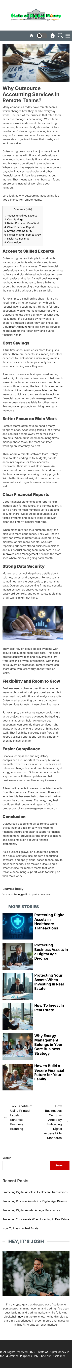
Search (7, 1157)
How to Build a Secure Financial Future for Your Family (49, 1072)
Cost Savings (13, 219)
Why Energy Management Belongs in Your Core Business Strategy (48, 1044)
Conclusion (12, 242)
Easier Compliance (16, 238)
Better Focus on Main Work (22, 223)
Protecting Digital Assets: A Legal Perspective (31, 1210)
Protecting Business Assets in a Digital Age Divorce (51, 951)
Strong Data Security (18, 230)
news (21, 1316)
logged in (23, 894)
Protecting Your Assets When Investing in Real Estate (49, 982)
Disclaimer (58, 1356)
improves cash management (20, 554)
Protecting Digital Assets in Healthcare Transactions (49, 921)
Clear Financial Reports (19, 227)
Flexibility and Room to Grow (22, 234)
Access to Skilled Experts (20, 215)
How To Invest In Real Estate (49, 1007)
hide (29, 209)
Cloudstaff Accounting (17, 326)
